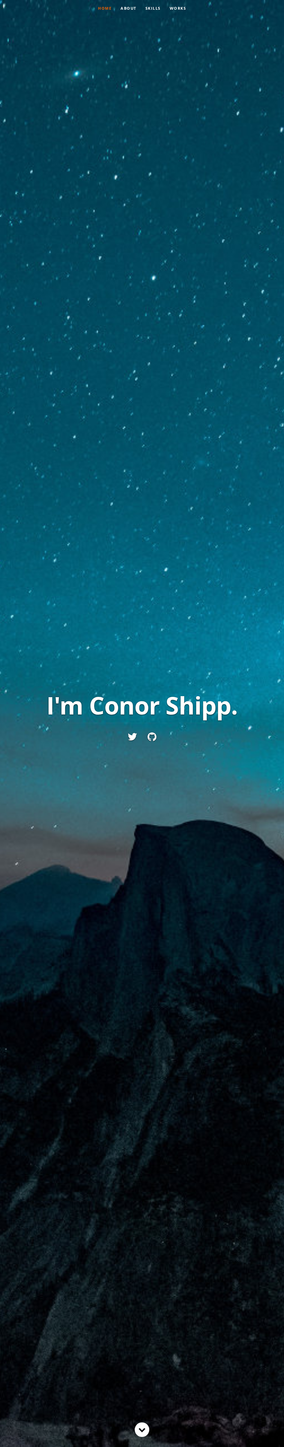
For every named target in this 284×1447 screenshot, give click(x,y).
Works (178, 8)
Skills (153, 8)
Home (105, 8)
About (128, 8)
